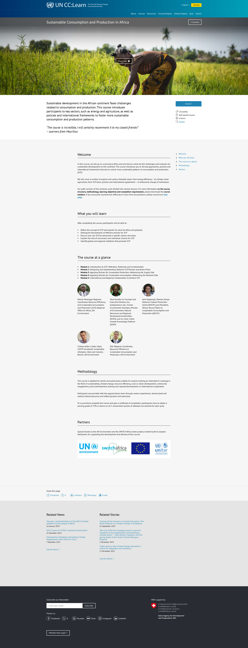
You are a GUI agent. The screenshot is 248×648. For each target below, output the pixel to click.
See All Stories (106, 558)
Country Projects (165, 13)
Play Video (122, 61)
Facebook (55, 618)
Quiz (191, 13)
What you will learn (186, 157)
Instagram (107, 618)
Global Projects (180, 13)
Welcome (182, 154)
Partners (182, 169)
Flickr (93, 618)
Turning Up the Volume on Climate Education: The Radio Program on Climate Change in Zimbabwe (122, 522)
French (182, 121)
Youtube (80, 618)
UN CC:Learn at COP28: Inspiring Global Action (67, 530)
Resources (151, 13)
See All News (52, 549)
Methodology (184, 165)
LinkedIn (122, 618)
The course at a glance (188, 161)
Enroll (188, 103)
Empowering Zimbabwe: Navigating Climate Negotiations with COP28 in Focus (66, 538)
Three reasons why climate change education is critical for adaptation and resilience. (120, 547)
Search (199, 13)
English (185, 5)
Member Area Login (57, 632)
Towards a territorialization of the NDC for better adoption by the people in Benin (68, 522)
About (133, 13)
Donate (196, 5)
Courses (141, 13)
